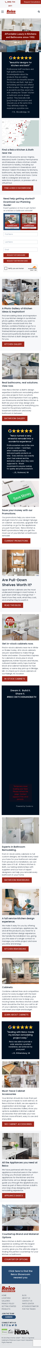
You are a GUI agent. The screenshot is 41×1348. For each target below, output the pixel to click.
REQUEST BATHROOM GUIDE (17, 261)
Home (4, 1295)
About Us (26, 1298)
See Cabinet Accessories (18, 1124)
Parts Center (28, 1304)
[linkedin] (10, 1325)
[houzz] (2, 1325)
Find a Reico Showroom (17, 188)
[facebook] (5, 1325)
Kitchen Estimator (30, 1306)
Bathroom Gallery (14, 418)
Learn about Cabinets (16, 1014)
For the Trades (29, 1309)
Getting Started (9, 1306)
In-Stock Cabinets (14, 678)
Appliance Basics (13, 1195)
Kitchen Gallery (13, 344)
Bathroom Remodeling (16, 880)
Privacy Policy (8, 1304)
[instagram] (7, 1325)
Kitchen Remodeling (15, 948)
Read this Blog (12, 605)
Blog (24, 1295)
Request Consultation (32, 2)
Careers (8, 1317)
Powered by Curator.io (24, 806)
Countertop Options (16, 1259)
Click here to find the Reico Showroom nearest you (20, 1274)
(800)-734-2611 (11, 4)
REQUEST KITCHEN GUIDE (16, 255)
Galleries (6, 1301)
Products (6, 1309)
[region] (20, 35)
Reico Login (6, 1344)
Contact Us (27, 1301)
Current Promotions (16, 540)
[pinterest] (16, 1325)
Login (17, 1289)
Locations (6, 1298)
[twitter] (13, 1325)
